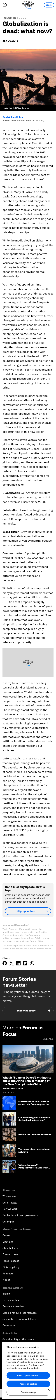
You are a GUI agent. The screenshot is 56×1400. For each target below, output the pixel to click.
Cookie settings (28, 1392)
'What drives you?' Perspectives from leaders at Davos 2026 (33, 1168)
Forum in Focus (14, 17)
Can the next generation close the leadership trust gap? (34, 1118)
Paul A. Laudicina (12, 117)
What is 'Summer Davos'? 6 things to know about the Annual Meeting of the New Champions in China (26, 1081)
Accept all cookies (28, 1384)
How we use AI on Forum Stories (34, 1134)
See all (48, 1038)
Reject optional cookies (28, 1375)
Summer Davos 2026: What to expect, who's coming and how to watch (34, 1104)
